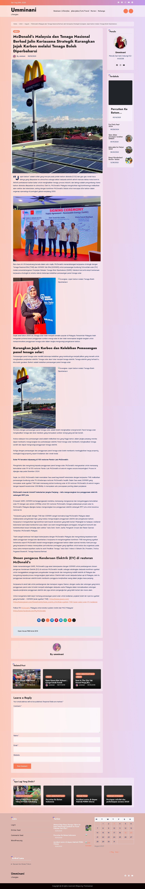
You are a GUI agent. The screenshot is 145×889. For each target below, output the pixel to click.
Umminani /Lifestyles (61, 11)
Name (16, 736)
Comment (18, 706)
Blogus (78, 886)
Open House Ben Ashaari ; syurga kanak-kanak (56, 681)
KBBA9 (16, 31)
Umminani (23, 10)
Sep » (117, 852)
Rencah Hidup (82, 796)
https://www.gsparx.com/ (59, 599)
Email (16, 745)
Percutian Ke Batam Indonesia (119, 112)
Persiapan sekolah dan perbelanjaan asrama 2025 (117, 800)
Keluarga (101, 11)
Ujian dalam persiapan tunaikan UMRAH (116, 137)
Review (93, 11)
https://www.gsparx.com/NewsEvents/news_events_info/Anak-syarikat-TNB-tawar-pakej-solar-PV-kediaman (55, 602)
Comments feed (17, 835)
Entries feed (15, 830)
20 (131, 833)
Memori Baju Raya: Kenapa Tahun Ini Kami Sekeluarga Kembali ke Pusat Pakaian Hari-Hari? (27, 802)
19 (125, 833)
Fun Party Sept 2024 (114, 125)
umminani (22, 56)
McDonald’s (25, 608)
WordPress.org (16, 841)
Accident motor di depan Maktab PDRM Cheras (86, 800)
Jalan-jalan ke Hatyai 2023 (116, 148)
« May (111, 852)
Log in (13, 825)
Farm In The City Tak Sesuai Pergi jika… (84, 681)
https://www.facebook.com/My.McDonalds (29, 611)
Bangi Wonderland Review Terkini (115, 158)
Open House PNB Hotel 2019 (25, 681)
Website (17, 755)
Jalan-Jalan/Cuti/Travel (80, 11)
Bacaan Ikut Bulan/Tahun (22, 864)
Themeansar (88, 886)
